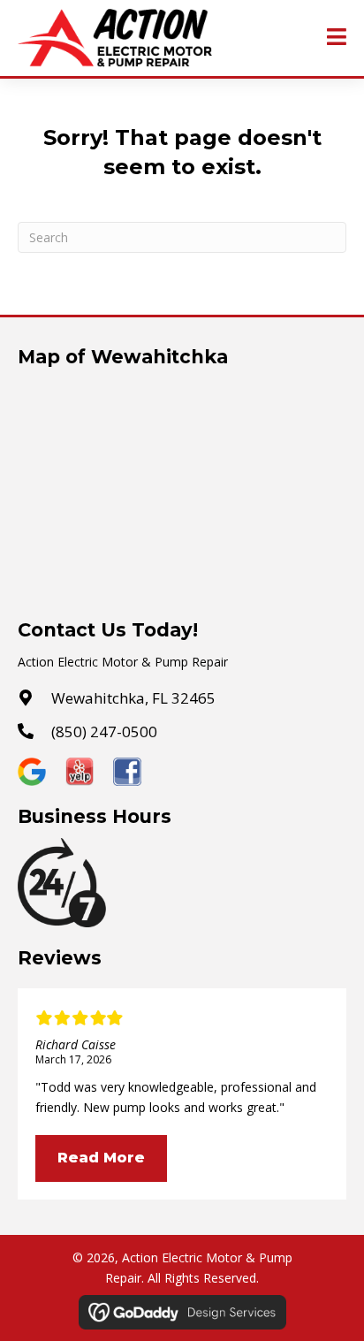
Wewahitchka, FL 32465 (133, 698)
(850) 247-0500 (104, 731)
